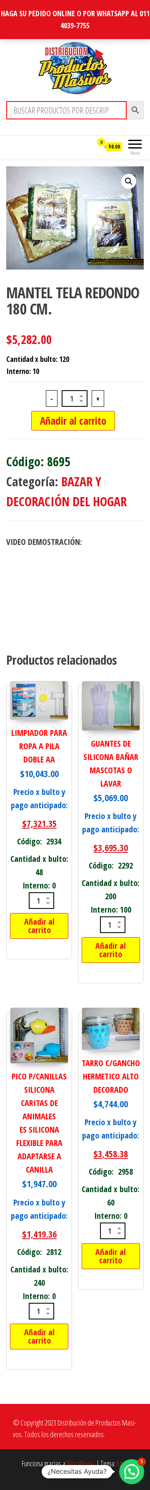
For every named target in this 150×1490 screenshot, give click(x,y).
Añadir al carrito (73, 420)
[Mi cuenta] (86, 146)
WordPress (81, 1463)
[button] (128, 181)
